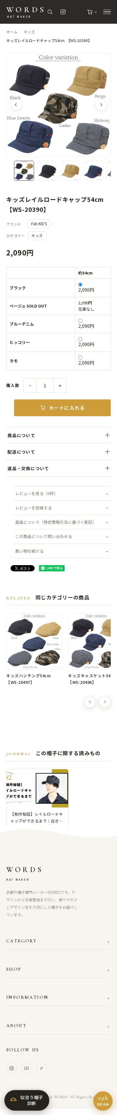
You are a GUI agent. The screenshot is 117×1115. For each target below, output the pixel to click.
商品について (21, 435)
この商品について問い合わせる (43, 536)
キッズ (29, 31)
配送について (21, 452)
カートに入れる (67, 407)
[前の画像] (16, 104)
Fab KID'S (39, 223)
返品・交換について (28, 468)
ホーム (11, 31)
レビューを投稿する (33, 508)
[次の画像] (101, 104)
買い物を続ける (29, 551)
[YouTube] (26, 1068)
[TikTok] (41, 1068)
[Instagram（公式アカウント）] (63, 12)
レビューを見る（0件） (36, 493)
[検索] (50, 12)
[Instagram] (11, 1068)
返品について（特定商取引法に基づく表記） (55, 522)
